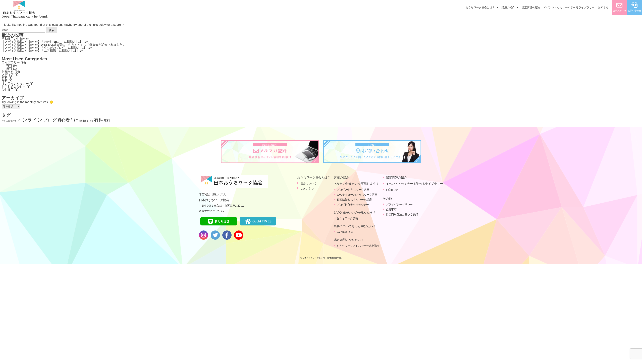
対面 (91, 121)
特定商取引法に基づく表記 (402, 214)
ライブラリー (11, 62)
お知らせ (603, 7)
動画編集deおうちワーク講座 (354, 199)
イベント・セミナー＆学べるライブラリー (569, 7)
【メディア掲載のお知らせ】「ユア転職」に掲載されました (42, 50)
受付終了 (8, 89)
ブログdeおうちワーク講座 (353, 189)
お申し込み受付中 (14, 86)
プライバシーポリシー (399, 204)
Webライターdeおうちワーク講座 (357, 194)
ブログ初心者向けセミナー (353, 204)
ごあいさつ (307, 188)
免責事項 (391, 209)
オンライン (29, 120)
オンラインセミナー (15, 83)
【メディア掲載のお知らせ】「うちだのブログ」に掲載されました (47, 47)
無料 (9, 68)
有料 (9, 65)
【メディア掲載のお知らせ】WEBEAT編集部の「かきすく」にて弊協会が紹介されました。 (64, 44)
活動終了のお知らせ (15, 38)
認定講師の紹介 (531, 7)
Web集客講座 (345, 232)
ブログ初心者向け (61, 120)
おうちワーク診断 (347, 218)
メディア (8, 74)
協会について (308, 183)
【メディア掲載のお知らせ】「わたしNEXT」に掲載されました (45, 41)
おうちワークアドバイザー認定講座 (358, 245)
